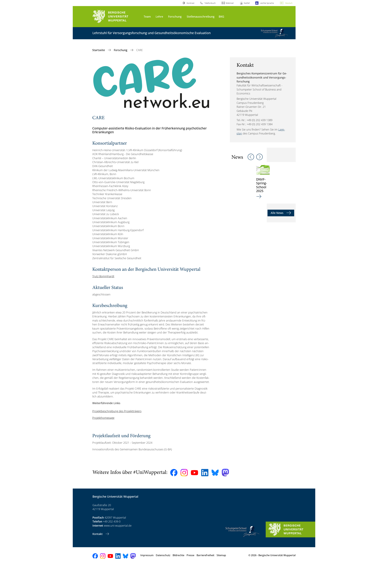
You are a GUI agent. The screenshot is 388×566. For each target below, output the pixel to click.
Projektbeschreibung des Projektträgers (116, 411)
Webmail (230, 3)
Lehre (159, 16)
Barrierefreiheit (205, 555)
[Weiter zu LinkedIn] (204, 472)
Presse (190, 555)
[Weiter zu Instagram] (184, 472)
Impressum (147, 555)
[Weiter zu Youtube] (194, 472)
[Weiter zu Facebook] (173, 472)
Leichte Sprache (267, 3)
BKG (221, 16)
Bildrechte (178, 555)
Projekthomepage (103, 418)
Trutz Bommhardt (103, 276)
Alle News (277, 213)
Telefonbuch (210, 3)
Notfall (246, 3)
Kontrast (190, 3)
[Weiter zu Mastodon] (225, 472)
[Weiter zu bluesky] (215, 472)
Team (147, 16)
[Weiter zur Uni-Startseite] (116, 17)
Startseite (99, 50)
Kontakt (97, 534)
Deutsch (289, 3)
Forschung (175, 16)
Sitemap (221, 555)
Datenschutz (163, 555)
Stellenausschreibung (200, 16)
